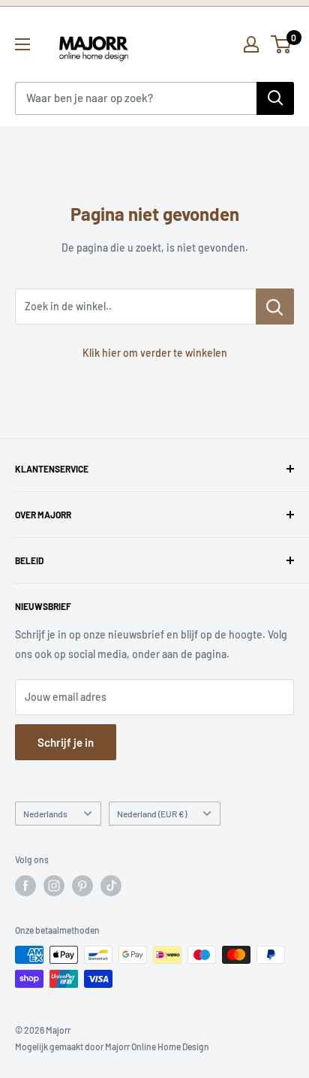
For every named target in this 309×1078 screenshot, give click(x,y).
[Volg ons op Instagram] (54, 885)
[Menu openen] (22, 44)
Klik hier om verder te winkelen (154, 352)
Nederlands (45, 813)
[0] (281, 44)
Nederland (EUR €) (152, 813)
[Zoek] (275, 98)
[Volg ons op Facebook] (25, 885)
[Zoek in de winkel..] (275, 306)
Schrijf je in (66, 742)
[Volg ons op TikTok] (111, 885)
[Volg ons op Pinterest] (82, 885)
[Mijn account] (251, 44)
